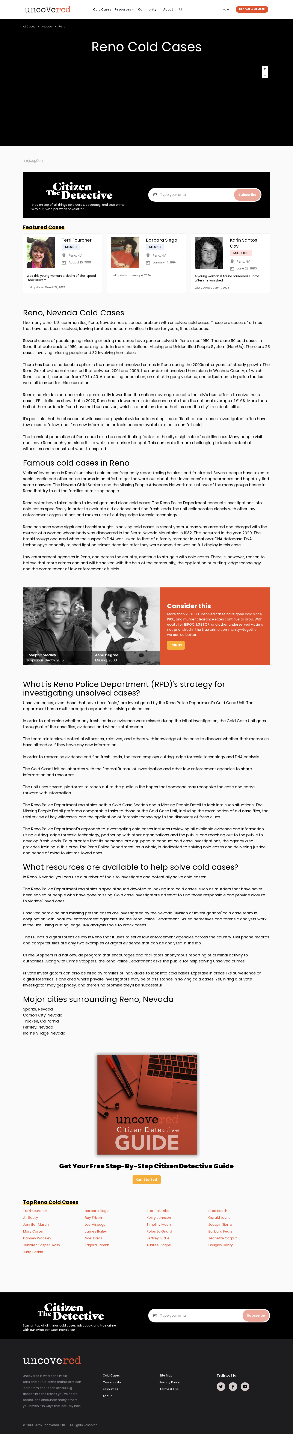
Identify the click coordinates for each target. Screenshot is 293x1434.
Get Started (146, 1179)
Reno (62, 26)
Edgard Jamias (97, 1245)
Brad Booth (217, 1210)
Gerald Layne (219, 1217)
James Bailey (96, 1231)
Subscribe (247, 194)
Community (147, 9)
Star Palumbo (157, 1210)
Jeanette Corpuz (222, 1238)
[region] (146, 114)
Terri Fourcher (35, 1210)
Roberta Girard (159, 1231)
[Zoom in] (265, 69)
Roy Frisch (93, 1217)
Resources (110, 1389)
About (168, 9)
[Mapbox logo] (33, 161)
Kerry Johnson (158, 1217)
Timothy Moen (158, 1224)
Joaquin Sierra (220, 1224)
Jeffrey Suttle (157, 1238)
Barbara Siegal (97, 1210)
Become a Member (252, 9)
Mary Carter (33, 1231)
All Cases (29, 26)
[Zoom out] (265, 75)
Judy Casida (33, 1251)
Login (225, 9)
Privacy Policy (170, 1382)
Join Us (176, 645)
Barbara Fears (220, 1231)
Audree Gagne (158, 1245)
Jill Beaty (30, 1217)
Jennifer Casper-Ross (41, 1245)
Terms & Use (169, 1389)
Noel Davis (93, 1238)
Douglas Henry (220, 1245)
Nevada (47, 26)
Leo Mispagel (95, 1224)
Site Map (166, 1375)
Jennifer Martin (36, 1224)
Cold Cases (102, 9)
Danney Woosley (37, 1238)
